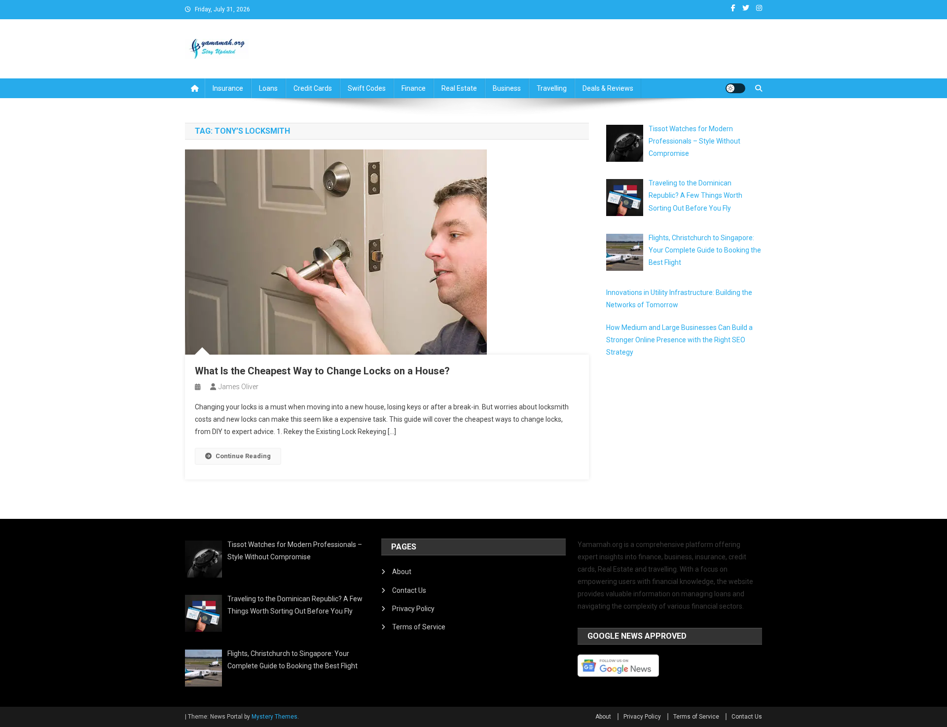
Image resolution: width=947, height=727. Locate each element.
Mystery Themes (274, 716)
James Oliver (238, 387)
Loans (268, 88)
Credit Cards (312, 88)
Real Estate (459, 88)
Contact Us (409, 590)
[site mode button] (735, 88)
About (401, 572)
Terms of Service (418, 627)
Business (507, 88)
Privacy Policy (413, 609)
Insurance (228, 88)
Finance (413, 88)
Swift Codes (367, 88)
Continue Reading (243, 456)
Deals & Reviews (608, 88)
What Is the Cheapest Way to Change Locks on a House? (322, 371)
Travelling (552, 88)
